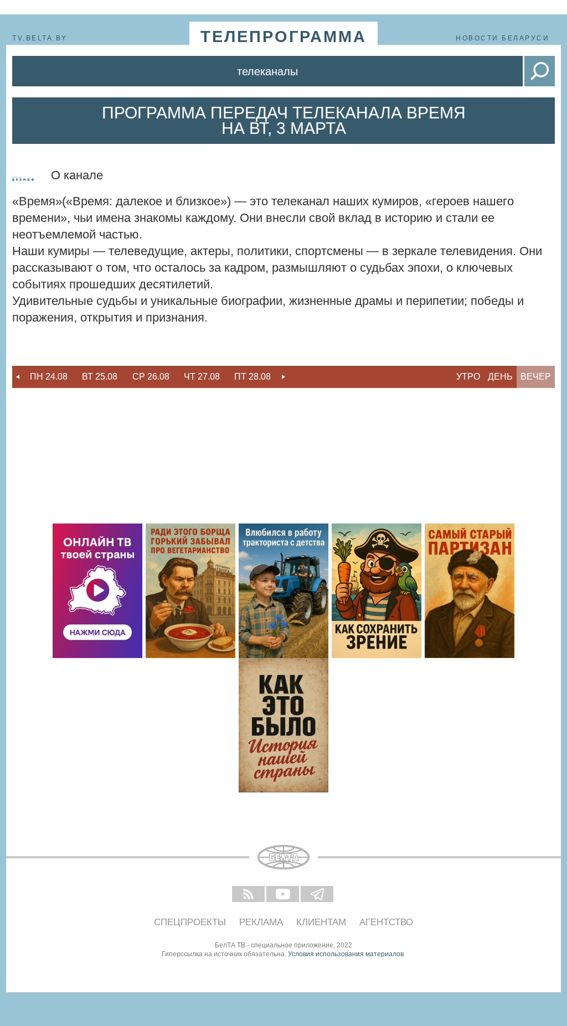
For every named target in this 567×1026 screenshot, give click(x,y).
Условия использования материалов (346, 954)
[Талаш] (469, 591)
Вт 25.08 (99, 376)
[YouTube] (283, 895)
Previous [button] (17, 376)
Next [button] (283, 376)
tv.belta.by (40, 38)
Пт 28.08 (252, 376)
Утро (468, 376)
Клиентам (321, 922)
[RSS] (249, 895)
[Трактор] (283, 591)
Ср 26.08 (150, 376)
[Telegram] (318, 895)
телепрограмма (283, 36)
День (500, 376)
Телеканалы (267, 71)
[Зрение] (376, 591)
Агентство (386, 922)
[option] (48, 377)
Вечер (535, 376)
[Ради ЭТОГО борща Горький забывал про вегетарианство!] (190, 591)
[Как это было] (283, 725)
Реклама (261, 922)
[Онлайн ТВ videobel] (97, 591)
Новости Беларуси (502, 38)
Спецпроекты (190, 922)
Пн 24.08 (49, 376)
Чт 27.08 (202, 376)
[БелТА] (283, 857)
